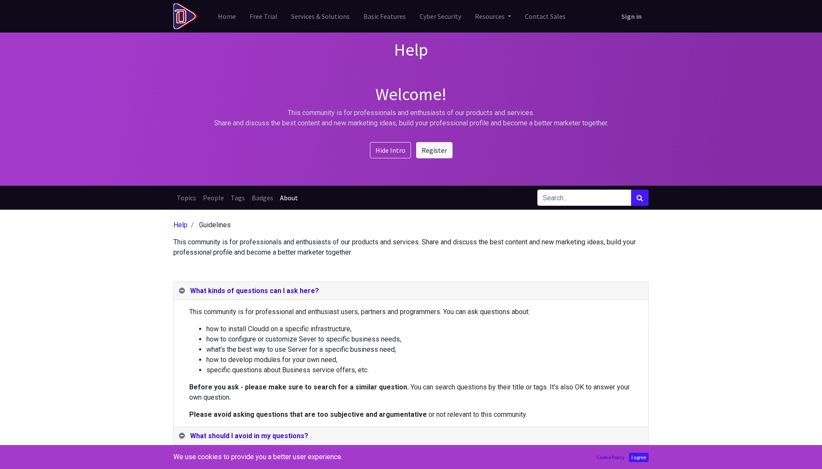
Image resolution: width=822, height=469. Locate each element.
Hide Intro (390, 150)
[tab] (411, 291)
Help (180, 225)
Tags (238, 197)
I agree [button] (638, 457)
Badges (262, 197)
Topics (186, 197)
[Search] (640, 198)
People (213, 197)
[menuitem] (227, 16)
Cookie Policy (610, 457)
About (289, 197)
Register (434, 150)
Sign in (631, 16)
